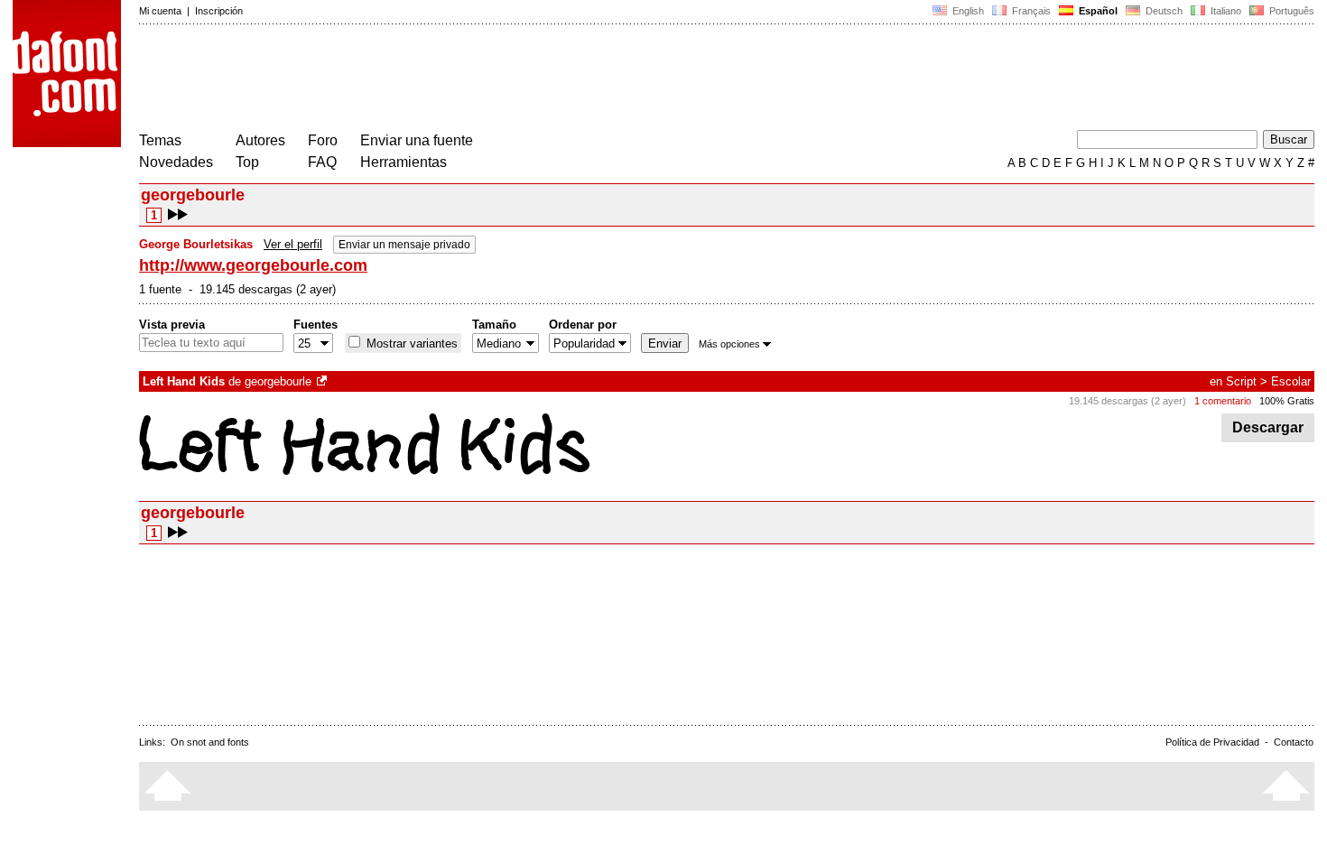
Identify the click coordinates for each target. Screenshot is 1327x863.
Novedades (176, 162)
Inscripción (219, 10)
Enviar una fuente (416, 140)
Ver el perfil (293, 244)
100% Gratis (1286, 400)
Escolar (1291, 381)
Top (247, 162)
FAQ (322, 162)
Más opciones (729, 344)
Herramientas (403, 162)
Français (1030, 10)
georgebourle (278, 381)
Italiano (1224, 10)
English (967, 10)
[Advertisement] (467, 79)
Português (1289, 10)
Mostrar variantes (410, 343)
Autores (260, 140)
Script (1241, 381)
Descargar (1268, 427)
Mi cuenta (160, 10)
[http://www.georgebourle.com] (323, 381)
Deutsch (1162, 10)
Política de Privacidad (1212, 742)
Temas (160, 140)
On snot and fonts (210, 742)
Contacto (1293, 742)
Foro (323, 140)
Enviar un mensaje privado (404, 244)
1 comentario (1222, 400)
